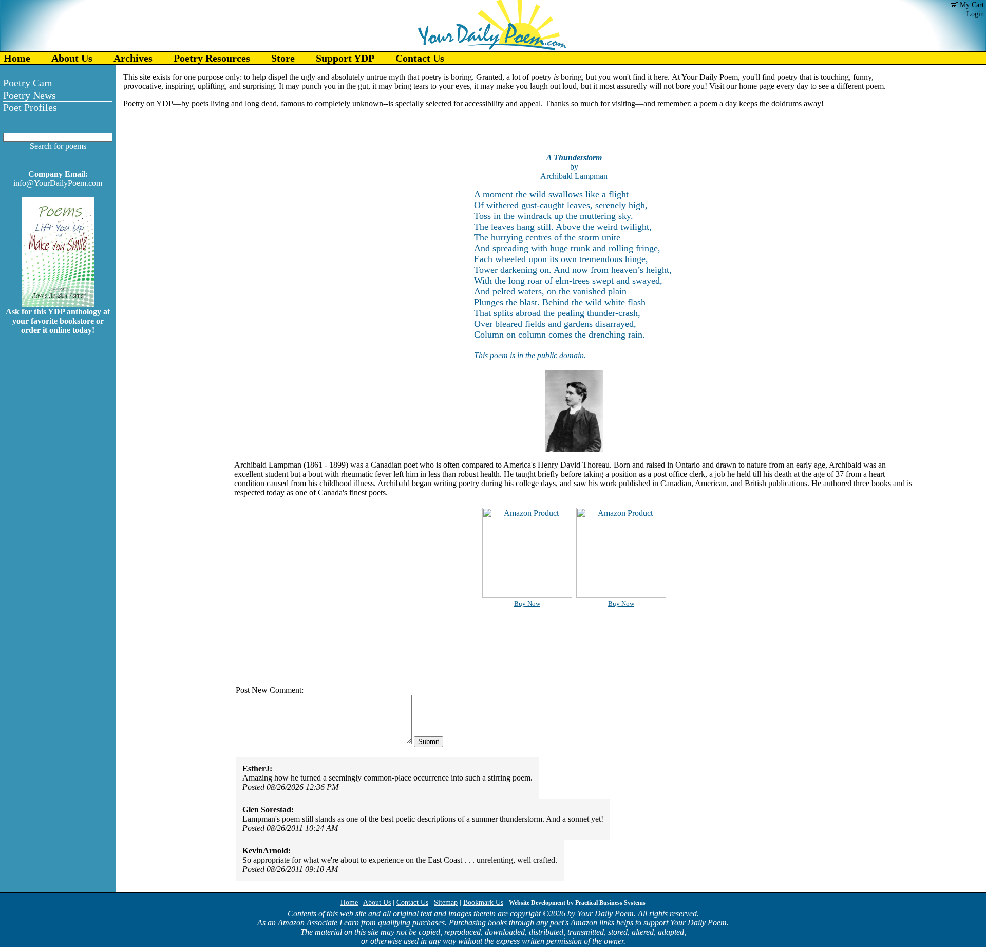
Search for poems (58, 146)
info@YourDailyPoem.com (57, 183)
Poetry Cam (27, 82)
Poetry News (29, 95)
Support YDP (345, 58)
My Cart (971, 5)
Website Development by (577, 902)
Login (975, 14)
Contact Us (419, 58)
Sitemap (446, 902)
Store (283, 58)
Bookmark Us (483, 902)
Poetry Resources (212, 58)
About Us (71, 58)
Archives (133, 58)
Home (17, 58)
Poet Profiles (30, 107)
